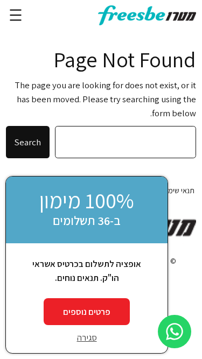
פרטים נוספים (86, 312)
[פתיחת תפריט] (15, 15)
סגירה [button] (87, 337)
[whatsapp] (174, 331)
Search (28, 142)
